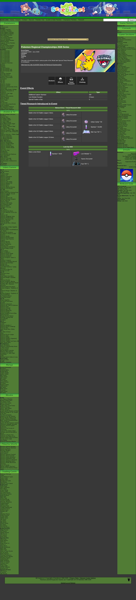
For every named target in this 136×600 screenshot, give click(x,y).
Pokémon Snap (4, 336)
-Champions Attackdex (6, 63)
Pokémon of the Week (6, 77)
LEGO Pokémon (4, 97)
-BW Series (3, 522)
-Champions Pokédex (6, 48)
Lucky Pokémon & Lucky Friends (126, 49)
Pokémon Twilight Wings (7, 143)
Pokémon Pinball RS (5, 310)
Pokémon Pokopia (5, 178)
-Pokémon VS (4, 568)
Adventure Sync (121, 101)
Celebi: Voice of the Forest (7, 405)
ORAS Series (3, 391)
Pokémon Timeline (5, 84)
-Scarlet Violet (4, 516)
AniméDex (3, 115)
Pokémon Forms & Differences (125, 47)
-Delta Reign (3, 486)
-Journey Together (5, 500)
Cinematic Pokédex (5, 73)
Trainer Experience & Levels (125, 85)
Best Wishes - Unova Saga (7, 126)
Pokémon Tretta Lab (5, 255)
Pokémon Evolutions (5, 145)
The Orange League (5, 119)
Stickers (119, 112)
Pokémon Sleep (4, 186)
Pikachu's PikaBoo (5, 450)
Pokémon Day (4, 94)
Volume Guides (4, 374)
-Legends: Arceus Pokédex (7, 43)
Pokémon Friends (5, 179)
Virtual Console (4, 349)
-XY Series (3, 520)
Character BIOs (4, 370)
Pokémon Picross (5, 241)
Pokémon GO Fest (122, 124)
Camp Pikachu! (4, 452)
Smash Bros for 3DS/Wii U (7, 247)
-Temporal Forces (5, 508)
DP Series (3, 383)
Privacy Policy (74, 578)
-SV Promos (3, 531)
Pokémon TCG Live (5, 207)
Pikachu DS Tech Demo (6, 316)
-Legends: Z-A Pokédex (6, 47)
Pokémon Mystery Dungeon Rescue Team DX (8, 199)
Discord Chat (3, 102)
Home (12, 20)
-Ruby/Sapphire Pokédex (7, 32)
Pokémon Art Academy (6, 232)
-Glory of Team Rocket (6, 551)
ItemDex (2, 64)
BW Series (3, 387)
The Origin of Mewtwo (6, 399)
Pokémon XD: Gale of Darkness (9, 305)
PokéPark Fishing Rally (6, 317)
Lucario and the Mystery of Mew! (9, 411)
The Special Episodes (6, 137)
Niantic (127, 157)
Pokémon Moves (122, 57)
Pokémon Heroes (5, 407)
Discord (31, 20)
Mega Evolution (121, 53)
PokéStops (120, 82)
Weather (119, 103)
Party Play (120, 99)
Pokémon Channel (5, 308)
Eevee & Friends (4, 465)
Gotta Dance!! (4, 453)
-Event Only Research (123, 67)
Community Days (122, 126)
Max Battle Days (122, 128)
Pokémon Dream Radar (6, 253)
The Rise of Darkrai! (5, 415)
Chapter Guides (4, 372)
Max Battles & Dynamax (124, 81)
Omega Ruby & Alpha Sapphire (8, 227)
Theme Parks (4, 100)
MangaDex (3, 368)
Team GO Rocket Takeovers (125, 138)
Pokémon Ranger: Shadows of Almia (8, 291)
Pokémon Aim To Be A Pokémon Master (9, 132)
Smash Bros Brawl (5, 297)
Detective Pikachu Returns (7, 187)
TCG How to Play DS (6, 269)
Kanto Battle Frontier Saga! (7, 123)
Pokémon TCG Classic (6, 483)
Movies (9, 395)
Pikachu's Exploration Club (7, 458)
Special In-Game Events (124, 120)
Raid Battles (3, 482)
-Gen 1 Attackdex (5, 51)
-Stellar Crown (4, 504)
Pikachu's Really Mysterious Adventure (8, 463)
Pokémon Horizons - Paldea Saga (9, 134)
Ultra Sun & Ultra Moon (6, 211)
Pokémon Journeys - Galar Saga (9, 130)
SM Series (3, 392)
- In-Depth (120, 43)
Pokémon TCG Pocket (6, 188)
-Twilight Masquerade (6, 507)
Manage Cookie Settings (88, 578)
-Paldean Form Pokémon (7, 109)
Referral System (121, 102)
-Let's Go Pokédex (5, 39)
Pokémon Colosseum (6, 304)
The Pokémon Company (129, 156)
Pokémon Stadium (5, 339)
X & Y (1, 225)
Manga (9, 365)
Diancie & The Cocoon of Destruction (7, 429)
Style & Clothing (121, 111)
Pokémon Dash (4, 306)
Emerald (2, 302)
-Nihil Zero (3, 542)
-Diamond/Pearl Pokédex (7, 33)
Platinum (2, 274)
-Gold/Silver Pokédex (6, 31)
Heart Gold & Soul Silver (7, 276)
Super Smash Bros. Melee (7, 329)
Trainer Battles (121, 78)
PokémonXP (3, 88)
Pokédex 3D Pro (4, 265)
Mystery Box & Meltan (123, 59)
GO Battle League (122, 79)
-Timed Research (122, 70)
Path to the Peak (4, 150)
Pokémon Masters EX (6, 183)
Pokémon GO (4, 180)
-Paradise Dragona (5, 557)
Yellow (2, 333)
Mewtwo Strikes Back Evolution (9, 437)
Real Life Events (121, 123)
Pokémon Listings (122, 42)
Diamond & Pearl (4, 273)
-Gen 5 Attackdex (5, 56)
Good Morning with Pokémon (8, 154)
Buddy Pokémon (121, 95)
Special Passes (121, 73)
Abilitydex (2, 67)
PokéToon (3, 149)
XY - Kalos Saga (4, 127)
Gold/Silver (3, 322)
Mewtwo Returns (5, 404)
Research (120, 65)
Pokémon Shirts (4, 98)
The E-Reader (4, 318)
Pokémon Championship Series (8, 86)
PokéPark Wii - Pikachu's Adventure (7, 284)
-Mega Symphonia (5, 547)
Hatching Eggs (121, 46)
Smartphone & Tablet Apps (7, 353)
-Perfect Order (4, 491)
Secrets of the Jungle (6, 439)
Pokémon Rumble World (7, 237)
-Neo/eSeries (3, 526)
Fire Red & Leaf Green (6, 301)
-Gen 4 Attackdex (5, 55)
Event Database (4, 105)
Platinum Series (4, 384)
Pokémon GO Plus (122, 144)
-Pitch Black (3, 488)
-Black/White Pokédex (6, 35)
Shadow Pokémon (122, 54)
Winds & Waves (4, 171)
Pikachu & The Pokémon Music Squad (9, 468)
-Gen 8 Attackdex (5, 60)
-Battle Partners (4, 553)
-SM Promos (3, 534)
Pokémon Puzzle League (7, 334)
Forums (18, 20)
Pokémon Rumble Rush (6, 217)
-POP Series (3, 536)
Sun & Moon (3, 209)
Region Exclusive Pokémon (124, 55)
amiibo (2, 355)
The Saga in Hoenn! (5, 122)
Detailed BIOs (4, 371)
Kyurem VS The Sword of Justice (9, 423)
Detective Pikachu (5, 220)
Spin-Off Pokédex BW (6, 71)
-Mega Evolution (4, 495)
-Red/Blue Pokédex (5, 29)
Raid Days (120, 127)
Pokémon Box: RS (5, 309)
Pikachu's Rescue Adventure (8, 448)
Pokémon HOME (4, 195)
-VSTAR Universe (5, 567)
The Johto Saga (4, 121)
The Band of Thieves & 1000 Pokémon (8, 234)
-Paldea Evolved (4, 515)
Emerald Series (4, 382)
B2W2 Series (3, 388)
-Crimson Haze (4, 563)
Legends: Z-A (4, 175)
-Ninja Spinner (4, 540)
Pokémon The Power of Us (7, 436)
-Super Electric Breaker (6, 556)
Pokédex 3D (3, 264)
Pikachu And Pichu (5, 449)
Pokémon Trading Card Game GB (9, 341)
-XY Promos (3, 535)
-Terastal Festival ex (5, 555)
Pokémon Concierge (5, 158)
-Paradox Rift (3, 511)
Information (120, 37)
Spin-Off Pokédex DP (6, 69)
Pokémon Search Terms (124, 94)
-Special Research (122, 69)
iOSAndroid (119, 31)
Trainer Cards (4, 478)
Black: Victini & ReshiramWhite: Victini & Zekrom (9, 421)
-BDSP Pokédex (4, 41)
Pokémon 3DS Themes (6, 351)
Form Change (121, 51)
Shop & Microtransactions (124, 115)
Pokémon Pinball (4, 337)
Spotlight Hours (121, 140)
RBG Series (3, 375)
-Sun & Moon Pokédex (6, 37)
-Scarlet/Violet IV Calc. (6, 76)
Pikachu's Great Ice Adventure (8, 459)
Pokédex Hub (39, 20)
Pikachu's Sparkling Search (7, 461)
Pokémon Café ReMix (6, 182)
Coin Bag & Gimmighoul (123, 61)
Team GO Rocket (122, 83)
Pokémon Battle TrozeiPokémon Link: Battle (9, 230)
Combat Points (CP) (122, 91)
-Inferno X (3, 544)
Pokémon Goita (4, 359)
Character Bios (4, 117)
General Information (5, 367)
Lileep (68, 114)
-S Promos (3, 572)
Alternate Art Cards (5, 480)
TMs (118, 109)
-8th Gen (2, 81)
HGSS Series (3, 386)
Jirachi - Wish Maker (6, 408)
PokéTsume (3, 165)
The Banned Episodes (6, 138)
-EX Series (3, 524)
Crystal (2, 324)
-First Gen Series (5, 527)
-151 (1, 512)
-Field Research (121, 66)
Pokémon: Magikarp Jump (7, 216)
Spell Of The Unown (5, 403)
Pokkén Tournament (5, 244)
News (1, 25)
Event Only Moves (122, 58)
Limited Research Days (123, 130)
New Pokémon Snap (5, 204)
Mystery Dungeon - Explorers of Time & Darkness (9, 294)
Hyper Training (121, 90)
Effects (60, 82)
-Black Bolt (3, 496)
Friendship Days (121, 134)
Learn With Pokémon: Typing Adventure (8, 267)
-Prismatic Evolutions (6, 502)
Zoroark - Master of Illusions (8, 419)
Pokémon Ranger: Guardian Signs (7, 278)
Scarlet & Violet (4, 174)
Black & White (4, 251)
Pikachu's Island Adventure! (8, 457)
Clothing (82, 82)
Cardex (2, 72)
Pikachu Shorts (9, 444)
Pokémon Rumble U (5, 256)
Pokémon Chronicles (6, 135)
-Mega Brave (3, 546)
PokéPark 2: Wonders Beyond (8, 261)
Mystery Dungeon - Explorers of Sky (9, 288)
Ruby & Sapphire (4, 300)
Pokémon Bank (4, 228)
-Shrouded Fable (4, 506)
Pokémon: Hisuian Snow (7, 146)
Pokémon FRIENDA (5, 362)
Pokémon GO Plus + (123, 146)
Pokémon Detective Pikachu (8, 441)
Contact (24, 20)
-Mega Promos (4, 530)
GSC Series (3, 378)
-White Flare (3, 498)
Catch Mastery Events (123, 136)
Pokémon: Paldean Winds (7, 147)
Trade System (121, 98)
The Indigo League (5, 118)
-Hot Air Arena (4, 552)
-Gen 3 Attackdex (5, 53)
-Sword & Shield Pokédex (7, 40)
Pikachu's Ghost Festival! (7, 456)
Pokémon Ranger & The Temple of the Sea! (9, 413)
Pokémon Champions (6, 176)
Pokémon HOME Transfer (124, 105)
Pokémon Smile (4, 201)
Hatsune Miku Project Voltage (8, 89)
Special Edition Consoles (7, 350)
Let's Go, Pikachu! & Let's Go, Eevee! (8, 213)
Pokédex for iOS (4, 270)
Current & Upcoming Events (8, 104)
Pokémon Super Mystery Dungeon (7, 239)
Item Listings (120, 107)
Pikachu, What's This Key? (7, 466)
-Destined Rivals (4, 499)
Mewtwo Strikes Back (6, 400)
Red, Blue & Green (5, 332)
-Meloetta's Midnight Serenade (8, 424)
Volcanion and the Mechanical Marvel (8, 433)
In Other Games (4, 347)
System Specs (121, 38)
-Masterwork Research (123, 71)
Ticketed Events (121, 122)
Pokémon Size (121, 86)
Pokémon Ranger (5, 312)
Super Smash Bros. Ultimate (8, 223)
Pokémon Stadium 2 (5, 325)
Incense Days (121, 132)
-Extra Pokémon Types (6, 476)
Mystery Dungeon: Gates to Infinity (8, 258)
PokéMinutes (3, 151)
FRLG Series (3, 380)
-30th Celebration (5, 487)
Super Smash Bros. (5, 342)
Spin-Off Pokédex (5, 68)
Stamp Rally (120, 139)
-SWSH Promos (4, 532)
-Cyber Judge (4, 565)
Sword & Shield (4, 191)
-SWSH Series (4, 518)
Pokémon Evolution (122, 87)
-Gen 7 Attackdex (5, 59)
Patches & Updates (122, 118)
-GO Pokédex (4, 44)
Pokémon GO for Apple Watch (125, 147)
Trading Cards (9, 471)
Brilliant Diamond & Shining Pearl (9, 192)
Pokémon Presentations (6, 96)
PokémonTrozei (4, 314)
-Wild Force (3, 564)
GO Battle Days (121, 131)
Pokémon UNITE (5, 184)
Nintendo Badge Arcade (6, 248)
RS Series (3, 379)
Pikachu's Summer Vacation (8, 446)
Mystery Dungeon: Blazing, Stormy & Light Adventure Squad (9, 282)
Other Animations (5, 155)
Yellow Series (3, 376)
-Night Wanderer (4, 560)
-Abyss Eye (3, 539)
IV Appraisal (120, 93)
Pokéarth (81, 20)
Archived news (4, 27)
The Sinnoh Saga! (5, 125)
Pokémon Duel (4, 245)
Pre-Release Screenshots (124, 39)
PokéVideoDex (4, 153)
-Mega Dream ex (4, 543)
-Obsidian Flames (5, 514)
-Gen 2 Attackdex (5, 52)
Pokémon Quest (4, 221)
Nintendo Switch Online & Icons (9, 357)
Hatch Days (120, 135)
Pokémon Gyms (121, 75)
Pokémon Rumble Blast (6, 262)
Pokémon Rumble (5, 280)
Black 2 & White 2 (5, 252)
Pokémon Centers (5, 85)
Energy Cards (4, 479)
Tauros (83, 159)
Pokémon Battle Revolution (7, 286)
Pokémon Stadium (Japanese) (8, 338)
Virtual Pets (3, 354)
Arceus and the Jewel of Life (8, 417)
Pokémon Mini (4, 328)
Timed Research (71, 83)
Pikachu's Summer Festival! (8, 454)
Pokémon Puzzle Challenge (7, 326)
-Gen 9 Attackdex (5, 61)
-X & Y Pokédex (4, 36)
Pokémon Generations (6, 142)
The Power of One (5, 401)
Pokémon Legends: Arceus (7, 193)
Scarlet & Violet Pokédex (54, 20)
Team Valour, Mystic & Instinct (125, 74)
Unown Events (121, 142)
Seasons (119, 119)
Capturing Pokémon (122, 45)
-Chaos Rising (4, 490)
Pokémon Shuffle (5, 236)
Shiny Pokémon (4, 139)
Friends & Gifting (122, 97)
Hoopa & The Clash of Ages (8, 431)
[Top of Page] (128, 579)
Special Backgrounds (123, 114)
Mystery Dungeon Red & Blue (8, 313)
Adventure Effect (122, 62)
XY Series (3, 390)
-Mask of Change (5, 561)
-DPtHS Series (4, 523)
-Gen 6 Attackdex (5, 57)
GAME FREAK (132, 155)
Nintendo (133, 153)
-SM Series (3, 519)
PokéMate (3, 320)
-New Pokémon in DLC (6, 108)
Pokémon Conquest (5, 260)
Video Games (9, 167)
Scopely (127, 159)
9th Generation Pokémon (7, 106)
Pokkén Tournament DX (6, 219)
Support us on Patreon (68, 583)
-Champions (3, 79)
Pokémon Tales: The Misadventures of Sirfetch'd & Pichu (8, 161)
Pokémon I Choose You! (7, 435)
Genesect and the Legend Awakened (7, 426)
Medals (119, 110)
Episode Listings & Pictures (7, 114)
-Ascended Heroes (5, 492)
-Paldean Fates (4, 510)
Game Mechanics (5, 75)
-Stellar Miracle (4, 559)
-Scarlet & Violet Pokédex (7, 45)
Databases (9, 23)
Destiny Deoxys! (4, 409)
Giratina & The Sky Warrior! (7, 416)
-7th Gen (2, 82)
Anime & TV (9, 112)
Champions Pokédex (70, 20)
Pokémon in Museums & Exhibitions (7, 91)
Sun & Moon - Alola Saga (7, 129)
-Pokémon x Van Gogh (6, 93)
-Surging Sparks (4, 503)
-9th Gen (2, 80)
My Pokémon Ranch (5, 296)
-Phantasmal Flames (6, 494)
